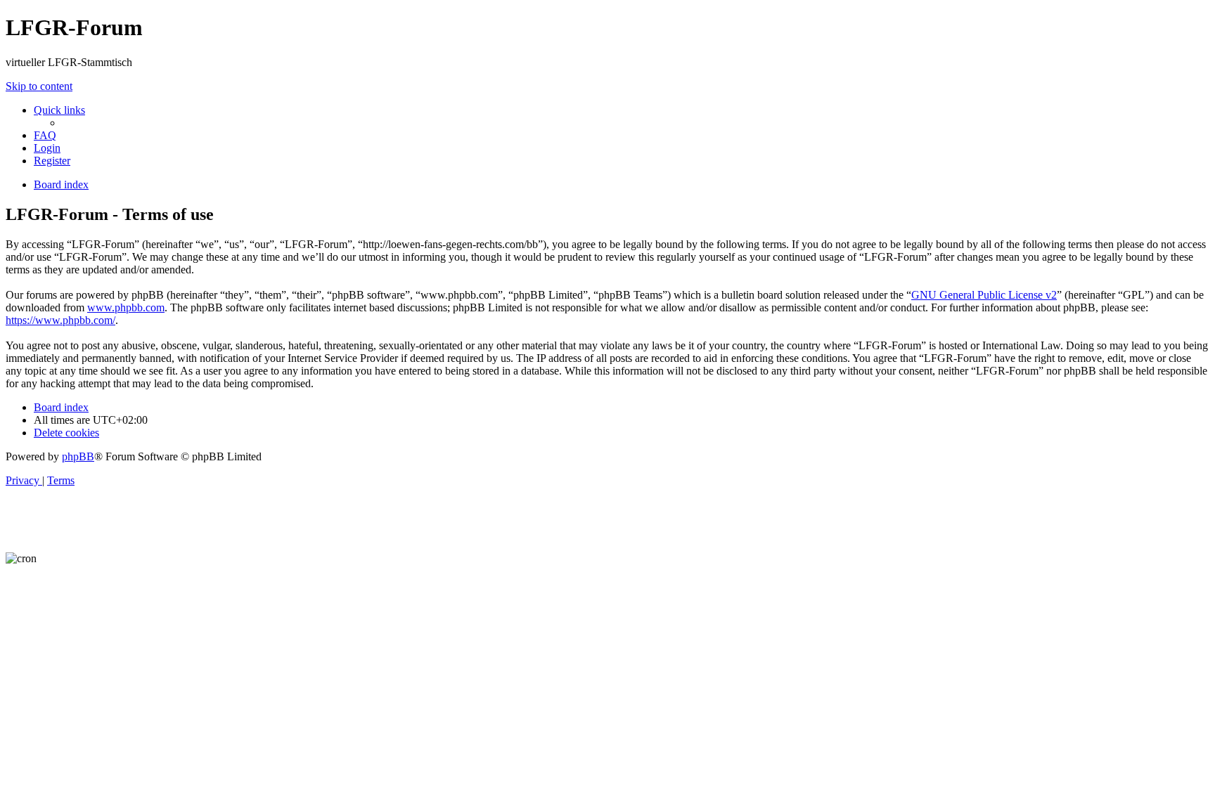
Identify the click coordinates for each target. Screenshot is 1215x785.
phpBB (78, 456)
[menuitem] (45, 135)
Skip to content (39, 86)
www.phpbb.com (126, 307)
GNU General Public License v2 (984, 295)
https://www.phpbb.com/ (60, 320)
